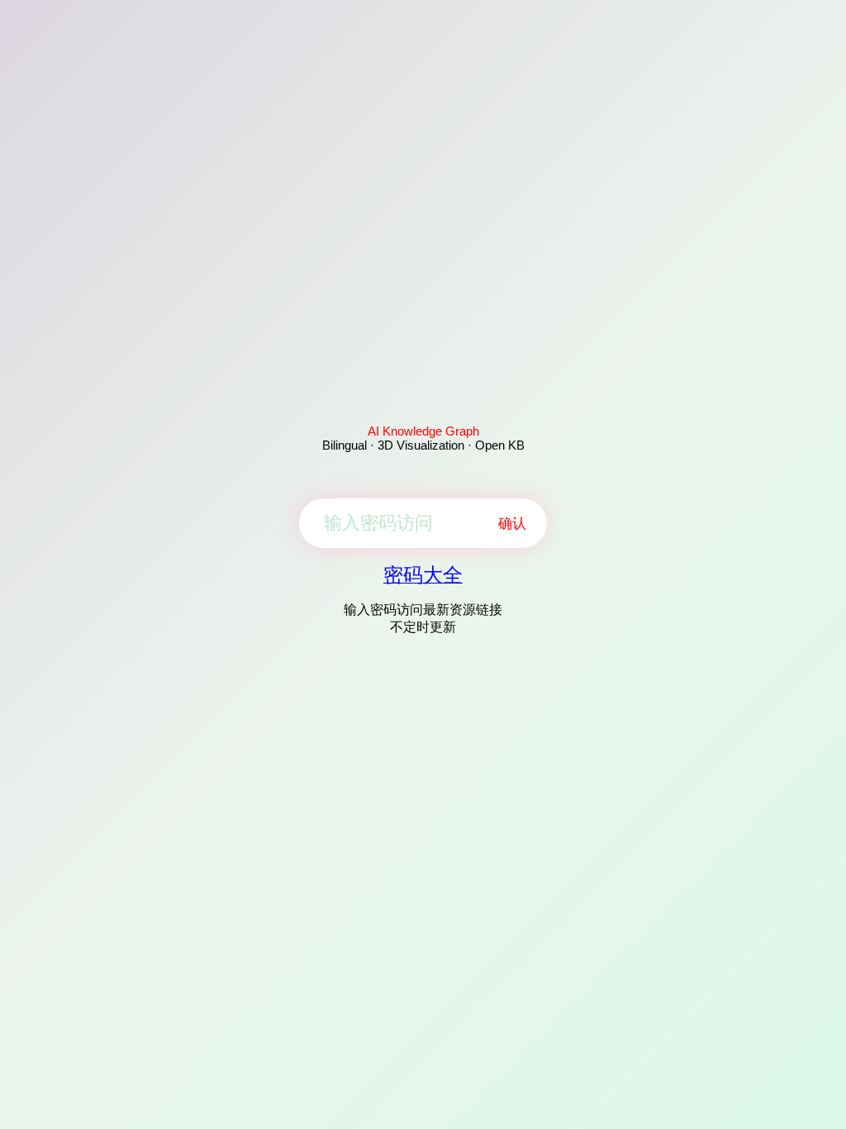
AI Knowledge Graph (423, 431)
